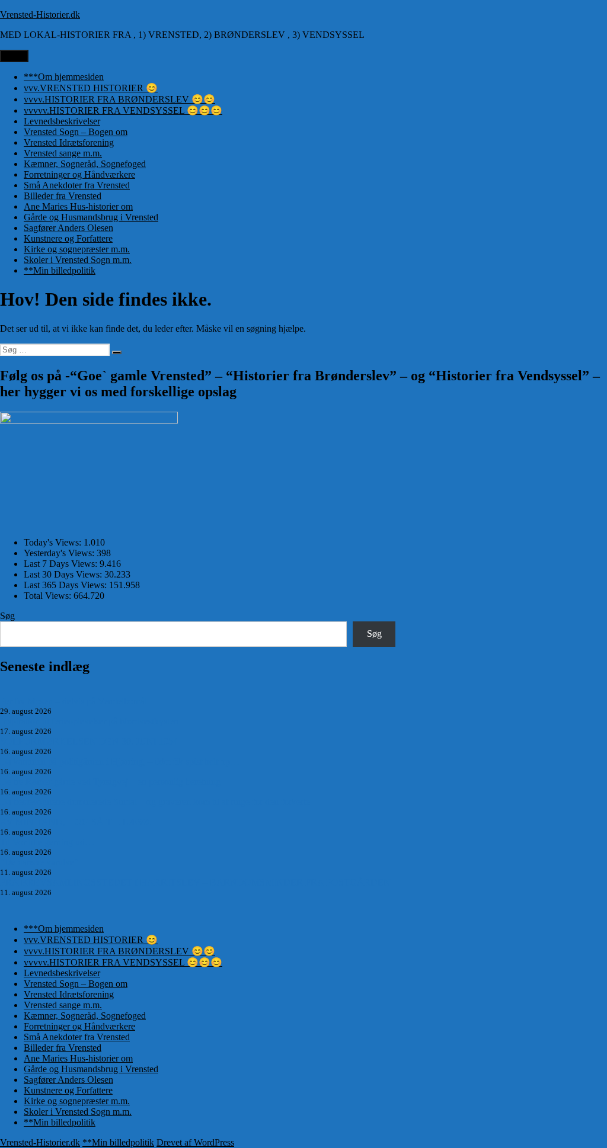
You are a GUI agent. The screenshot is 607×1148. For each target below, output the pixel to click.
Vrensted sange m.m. (63, 153)
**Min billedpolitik (59, 270)
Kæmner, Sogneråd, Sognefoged (85, 164)
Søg (7, 616)
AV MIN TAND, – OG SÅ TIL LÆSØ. (76, 822)
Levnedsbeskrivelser (62, 121)
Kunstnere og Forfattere (68, 238)
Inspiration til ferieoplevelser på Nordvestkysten (89, 721)
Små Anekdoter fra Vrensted (77, 185)
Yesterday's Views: (60, 553)
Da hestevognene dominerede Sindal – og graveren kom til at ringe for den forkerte (155, 802)
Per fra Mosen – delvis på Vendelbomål (73, 701)
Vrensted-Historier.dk (40, 14)
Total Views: (49, 596)
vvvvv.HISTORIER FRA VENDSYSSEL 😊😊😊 (123, 110)
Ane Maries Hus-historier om (78, 206)
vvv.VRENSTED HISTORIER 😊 (91, 88)
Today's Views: (54, 542)
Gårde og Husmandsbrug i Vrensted (91, 217)
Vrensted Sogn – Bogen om (75, 132)
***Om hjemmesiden (64, 77)
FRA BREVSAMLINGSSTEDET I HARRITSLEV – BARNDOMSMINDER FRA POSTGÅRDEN (195, 882)
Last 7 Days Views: (62, 564)
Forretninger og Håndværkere (79, 174)
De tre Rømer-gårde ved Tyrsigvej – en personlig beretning (110, 782)
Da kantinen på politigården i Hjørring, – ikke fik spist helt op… (119, 761)
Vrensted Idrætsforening (69, 142)
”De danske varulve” (39, 862)
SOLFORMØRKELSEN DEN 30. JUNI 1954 (89, 741)
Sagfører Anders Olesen (68, 228)
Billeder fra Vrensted (62, 196)
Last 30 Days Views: (64, 574)
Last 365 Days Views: (66, 585)
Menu (14, 56)
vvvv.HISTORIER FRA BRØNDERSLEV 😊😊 (119, 99)
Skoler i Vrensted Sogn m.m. (78, 260)
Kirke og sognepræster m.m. (77, 249)
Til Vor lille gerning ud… (47, 842)
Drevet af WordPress (195, 1142)
